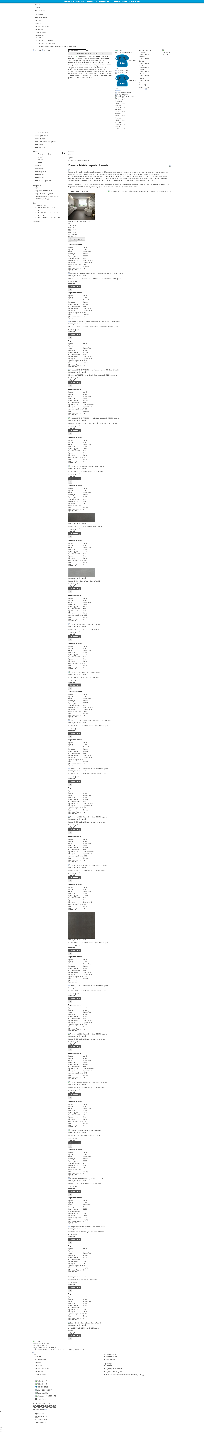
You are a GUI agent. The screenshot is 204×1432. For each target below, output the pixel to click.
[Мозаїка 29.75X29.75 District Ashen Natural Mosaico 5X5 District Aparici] (119, 322)
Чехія (39, 166)
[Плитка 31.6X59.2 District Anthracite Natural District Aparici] (119, 720)
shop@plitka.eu (42, 1399)
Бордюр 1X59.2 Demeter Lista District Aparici (84, 1280)
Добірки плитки (41, 32)
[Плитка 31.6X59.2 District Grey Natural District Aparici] (119, 817)
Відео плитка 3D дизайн (46, 43)
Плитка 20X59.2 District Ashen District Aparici (84, 581)
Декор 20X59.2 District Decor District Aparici (83, 1328)
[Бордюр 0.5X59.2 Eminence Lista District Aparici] (119, 1130)
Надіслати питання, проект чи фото (90, 54)
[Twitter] (43, 1406)
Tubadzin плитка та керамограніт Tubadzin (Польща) (57, 46)
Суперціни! (41, 148)
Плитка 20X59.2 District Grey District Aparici (83, 629)
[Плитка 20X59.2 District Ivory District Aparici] (119, 672)
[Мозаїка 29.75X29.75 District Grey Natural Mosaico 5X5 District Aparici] (119, 370)
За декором (42, 139)
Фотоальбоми (42, 17)
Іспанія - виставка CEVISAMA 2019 (47, 217)
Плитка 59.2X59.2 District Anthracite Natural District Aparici (88, 943)
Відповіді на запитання (46, 40)
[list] (72, 241)
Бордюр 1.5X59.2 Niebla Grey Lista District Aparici (85, 1184)
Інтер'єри (75, 192)
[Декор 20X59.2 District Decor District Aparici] (119, 1323)
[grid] (69, 241)
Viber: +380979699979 (124, 92)
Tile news (38, 1365)
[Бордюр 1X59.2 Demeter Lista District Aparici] (119, 1275)
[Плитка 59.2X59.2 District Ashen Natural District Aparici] (119, 986)
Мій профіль (110, 1359)
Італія (40, 163)
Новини (38, 23)
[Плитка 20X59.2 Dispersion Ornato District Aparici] (119, 466)
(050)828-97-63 (122, 73)
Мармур (40, 145)
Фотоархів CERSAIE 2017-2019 (46, 207)
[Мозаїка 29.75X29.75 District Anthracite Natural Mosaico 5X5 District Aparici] (119, 273)
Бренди (38, 20)
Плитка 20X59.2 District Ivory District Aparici (83, 677)
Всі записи (36, 222)
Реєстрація (41, 10)
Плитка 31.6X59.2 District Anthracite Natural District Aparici (88, 726)
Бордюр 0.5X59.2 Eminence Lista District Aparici (84, 1135)
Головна (40, 14)
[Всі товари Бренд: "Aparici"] (170, 166)
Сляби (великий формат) (47, 142)
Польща (41, 169)
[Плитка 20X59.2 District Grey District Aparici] (119, 624)
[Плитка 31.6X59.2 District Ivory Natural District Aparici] (119, 865)
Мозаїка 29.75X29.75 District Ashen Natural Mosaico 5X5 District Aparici (93, 327)
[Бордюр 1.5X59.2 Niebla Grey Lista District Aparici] (119, 1178)
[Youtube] (51, 1406)
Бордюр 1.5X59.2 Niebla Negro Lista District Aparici (86, 1232)
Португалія (42, 172)
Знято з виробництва (45, 181)
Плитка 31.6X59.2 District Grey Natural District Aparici (86, 822)
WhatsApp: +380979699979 (126, 97)
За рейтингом (43, 133)
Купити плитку (75, 286)
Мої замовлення (112, 1356)
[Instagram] (47, 1406)
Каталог (37, 152)
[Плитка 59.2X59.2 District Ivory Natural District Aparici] (119, 1082)
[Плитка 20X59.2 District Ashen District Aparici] (119, 572)
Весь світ (41, 175)
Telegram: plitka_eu (123, 95)
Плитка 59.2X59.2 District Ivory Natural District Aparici (87, 1087)
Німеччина (41, 178)
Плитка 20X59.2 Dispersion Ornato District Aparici (85, 471)
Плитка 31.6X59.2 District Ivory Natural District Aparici (87, 870)
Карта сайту (39, 29)
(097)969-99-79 (122, 70)
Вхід (38, 7)
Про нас (41, 37)
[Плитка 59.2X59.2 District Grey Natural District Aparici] (119, 1034)
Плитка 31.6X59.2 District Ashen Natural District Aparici (87, 774)
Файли (85, 192)
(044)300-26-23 (43, 1387)
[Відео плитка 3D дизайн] (143, 89)
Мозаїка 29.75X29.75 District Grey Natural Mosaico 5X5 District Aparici (92, 375)
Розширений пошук (42, 26)
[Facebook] (39, 1406)
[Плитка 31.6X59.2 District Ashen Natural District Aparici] (119, 769)
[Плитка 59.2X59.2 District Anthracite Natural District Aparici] (119, 925)
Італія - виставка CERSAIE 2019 (46, 212)
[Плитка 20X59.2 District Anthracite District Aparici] (119, 517)
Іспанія (40, 160)
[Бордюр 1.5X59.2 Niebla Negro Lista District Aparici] (119, 1226)
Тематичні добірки (44, 154)
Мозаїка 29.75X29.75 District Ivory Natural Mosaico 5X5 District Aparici (92, 423)
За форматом (43, 136)
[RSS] (35, 1406)
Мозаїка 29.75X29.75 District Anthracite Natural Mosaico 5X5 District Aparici (94, 279)
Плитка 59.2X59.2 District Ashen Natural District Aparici (87, 991)
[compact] (75, 241)
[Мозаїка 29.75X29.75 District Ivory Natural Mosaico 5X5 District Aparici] (119, 418)
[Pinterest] (55, 1406)
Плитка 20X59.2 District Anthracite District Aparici (85, 526)
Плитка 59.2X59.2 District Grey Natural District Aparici (86, 1039)
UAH (37, 4)
